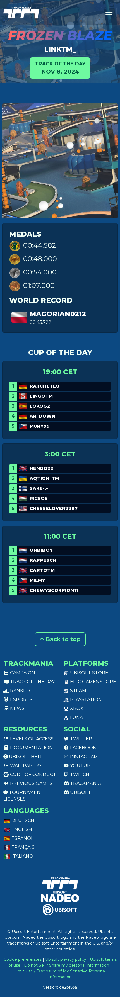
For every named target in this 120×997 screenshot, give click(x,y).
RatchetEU (44, 386)
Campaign (22, 672)
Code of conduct (32, 774)
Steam (77, 690)
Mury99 (40, 426)
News (17, 708)
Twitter (80, 738)
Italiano (21, 856)
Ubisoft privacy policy (66, 959)
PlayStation (85, 699)
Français (22, 847)
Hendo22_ (43, 468)
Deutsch (22, 820)
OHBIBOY (41, 550)
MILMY (37, 580)
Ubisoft (80, 792)
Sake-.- (39, 488)
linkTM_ (60, 49)
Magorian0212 (58, 314)
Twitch (79, 774)
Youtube (81, 765)
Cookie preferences (23, 959)
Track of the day (32, 681)
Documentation (31, 747)
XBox (76, 708)
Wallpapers (25, 765)
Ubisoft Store (88, 672)
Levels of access (31, 738)
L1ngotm (41, 396)
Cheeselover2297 (54, 508)
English (21, 829)
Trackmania (85, 783)
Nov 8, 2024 (60, 68)
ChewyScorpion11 (54, 590)
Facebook (82, 747)
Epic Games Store (92, 681)
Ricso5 (38, 498)
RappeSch (43, 560)
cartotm (42, 570)
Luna (76, 717)
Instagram (83, 756)
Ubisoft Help (26, 756)
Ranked (19, 690)
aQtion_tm (44, 478)
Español (21, 838)
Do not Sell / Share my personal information (67, 965)
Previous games (30, 783)
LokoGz (40, 406)
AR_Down (42, 416)
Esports (20, 699)
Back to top (62, 639)
